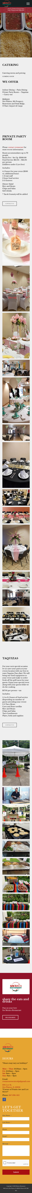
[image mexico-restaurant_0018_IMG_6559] (16, 849)
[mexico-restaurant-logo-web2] (13, 3)
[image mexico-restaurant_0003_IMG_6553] (16, 548)
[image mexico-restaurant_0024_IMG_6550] (16, 831)
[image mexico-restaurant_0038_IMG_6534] (16, 433)
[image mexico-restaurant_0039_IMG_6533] (16, 498)
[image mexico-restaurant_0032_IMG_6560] (16, 580)
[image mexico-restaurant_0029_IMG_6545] (16, 938)
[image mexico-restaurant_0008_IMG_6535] (16, 242)
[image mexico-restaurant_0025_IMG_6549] (16, 956)
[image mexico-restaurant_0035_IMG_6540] (16, 634)
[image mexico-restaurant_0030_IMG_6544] (16, 796)
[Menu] (27, 3)
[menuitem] (27, 3)
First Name (6, 1115)
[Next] (30, 35)
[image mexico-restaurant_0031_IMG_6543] (16, 814)
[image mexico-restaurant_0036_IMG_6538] (16, 368)
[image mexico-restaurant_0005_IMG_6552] (16, 465)
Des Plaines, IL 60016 (11, 1087)
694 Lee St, (7, 1085)
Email (5, 1136)
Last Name (6, 1122)
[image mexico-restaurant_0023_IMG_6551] (16, 867)
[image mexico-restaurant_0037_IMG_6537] (16, 616)
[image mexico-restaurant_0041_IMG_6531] (16, 598)
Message (6, 1144)
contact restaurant (15, 147)
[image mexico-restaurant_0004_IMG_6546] (16, 763)
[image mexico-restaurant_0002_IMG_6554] (16, 400)
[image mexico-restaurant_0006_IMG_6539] (16, 289)
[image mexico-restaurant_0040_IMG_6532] (16, 516)
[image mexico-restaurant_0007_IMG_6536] (16, 336)
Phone (4, 1129)
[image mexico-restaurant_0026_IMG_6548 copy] (16, 920)
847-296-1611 (14, 1095)
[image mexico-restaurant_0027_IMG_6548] (16, 903)
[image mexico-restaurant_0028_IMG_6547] (16, 885)
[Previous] (1, 35)
